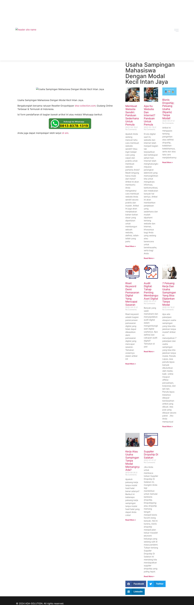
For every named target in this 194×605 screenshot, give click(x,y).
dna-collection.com (85, 105)
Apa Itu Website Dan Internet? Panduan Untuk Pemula (149, 115)
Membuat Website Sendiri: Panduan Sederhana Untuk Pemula (132, 115)
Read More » (130, 246)
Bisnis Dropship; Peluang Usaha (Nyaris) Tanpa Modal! (168, 109)
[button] (135, 584)
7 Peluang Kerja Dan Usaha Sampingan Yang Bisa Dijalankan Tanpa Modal (169, 294)
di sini (65, 133)
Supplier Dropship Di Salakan (151, 454)
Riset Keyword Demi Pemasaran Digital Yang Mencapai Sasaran (132, 294)
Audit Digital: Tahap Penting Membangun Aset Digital (151, 291)
